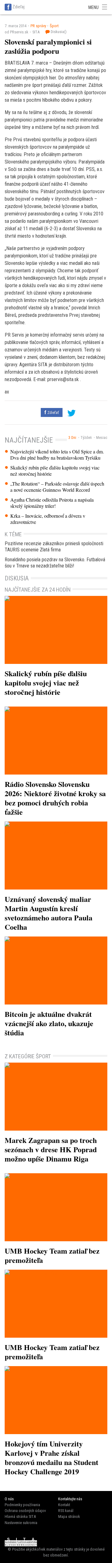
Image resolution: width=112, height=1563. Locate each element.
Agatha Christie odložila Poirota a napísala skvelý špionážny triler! (52, 503)
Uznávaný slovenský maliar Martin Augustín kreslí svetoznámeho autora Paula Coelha (48, 913)
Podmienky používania (22, 1504)
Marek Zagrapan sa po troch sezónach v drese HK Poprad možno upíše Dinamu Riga (51, 1149)
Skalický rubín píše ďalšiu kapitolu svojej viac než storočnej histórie (55, 471)
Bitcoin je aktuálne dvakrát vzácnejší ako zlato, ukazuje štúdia (49, 1023)
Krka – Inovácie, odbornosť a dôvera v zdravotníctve (47, 519)
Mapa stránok (69, 1516)
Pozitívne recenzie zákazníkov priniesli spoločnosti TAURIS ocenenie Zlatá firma (54, 547)
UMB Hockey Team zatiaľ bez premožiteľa (52, 1255)
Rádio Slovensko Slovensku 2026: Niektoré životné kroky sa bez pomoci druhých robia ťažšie (55, 798)
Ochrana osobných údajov (25, 1510)
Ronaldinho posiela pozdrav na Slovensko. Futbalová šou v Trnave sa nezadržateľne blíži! (55, 563)
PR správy (38, 25)
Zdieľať (52, 412)
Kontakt (64, 1504)
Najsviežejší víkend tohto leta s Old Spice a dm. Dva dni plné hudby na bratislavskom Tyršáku (57, 454)
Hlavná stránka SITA (20, 1516)
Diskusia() (58, 31)
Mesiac (101, 437)
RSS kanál (65, 1510)
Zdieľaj (18, 6)
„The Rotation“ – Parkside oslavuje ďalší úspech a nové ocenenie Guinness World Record (57, 487)
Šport (54, 25)
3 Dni (72, 437)
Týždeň (86, 437)
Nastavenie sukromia (21, 1522)
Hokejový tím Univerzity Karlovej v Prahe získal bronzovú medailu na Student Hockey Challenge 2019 (51, 1457)
